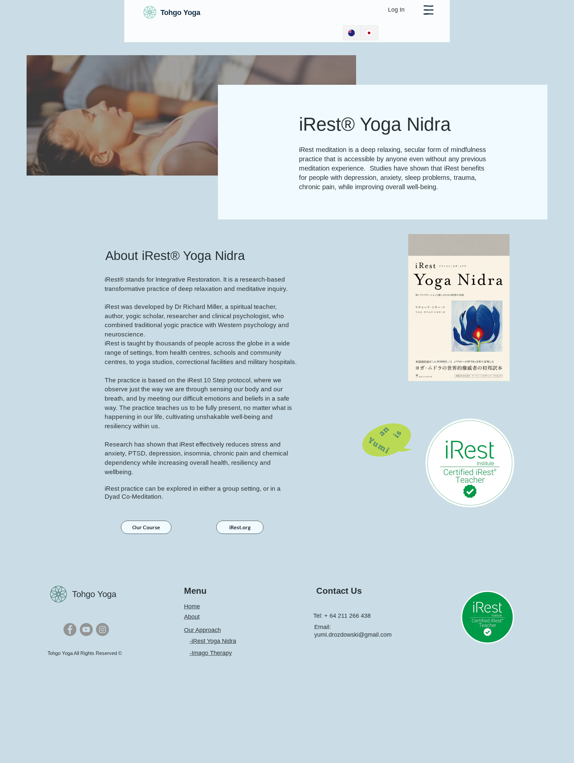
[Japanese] (369, 33)
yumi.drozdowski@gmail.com (353, 634)
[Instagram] (102, 629)
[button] (428, 10)
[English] (351, 33)
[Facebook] (69, 629)
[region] (459, 307)
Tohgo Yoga (94, 594)
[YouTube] (86, 629)
